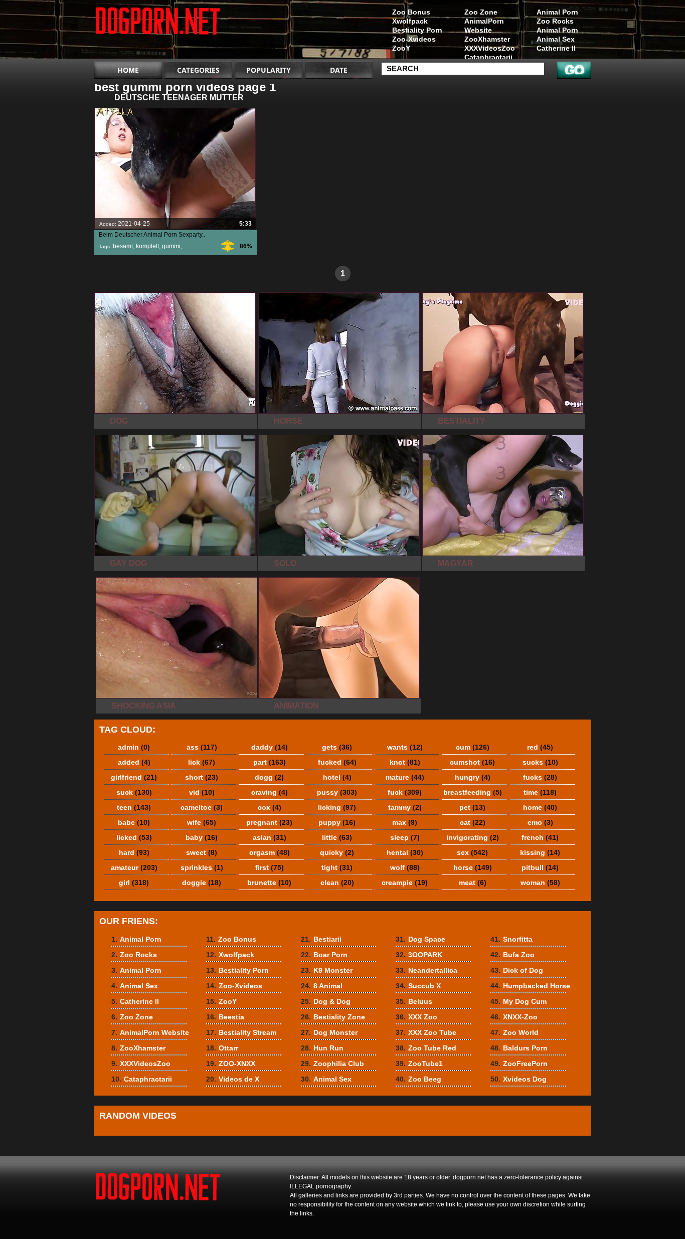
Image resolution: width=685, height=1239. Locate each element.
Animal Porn (557, 12)
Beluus (414, 1001)
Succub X (418, 986)
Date (339, 70)
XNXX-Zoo (514, 1017)
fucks (540, 777)
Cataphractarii (488, 57)
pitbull (540, 867)
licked (134, 837)
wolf (405, 867)
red (540, 747)
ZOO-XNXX (230, 1063)
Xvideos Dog (518, 1079)
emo (540, 822)
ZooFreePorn (519, 1063)
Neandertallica (426, 970)
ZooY (401, 48)
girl (134, 882)
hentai (405, 852)
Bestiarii (321, 939)
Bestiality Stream (241, 1032)
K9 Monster (327, 970)
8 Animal (321, 986)
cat (472, 822)
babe (134, 822)
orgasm (269, 852)
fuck (405, 792)
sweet (201, 852)
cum (472, 747)
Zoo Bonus (411, 12)
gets (337, 747)
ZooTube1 (419, 1063)
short (201, 777)
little (337, 837)
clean (337, 882)
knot (405, 762)
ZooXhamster (487, 39)
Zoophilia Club (332, 1063)
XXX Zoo (416, 1017)
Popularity (268, 70)
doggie (201, 882)
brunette (269, 882)
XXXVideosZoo (489, 48)
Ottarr (222, 1048)
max (404, 822)
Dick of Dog (516, 970)
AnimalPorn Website (484, 25)
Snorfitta (511, 939)
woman (540, 882)
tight (337, 867)
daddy (269, 747)
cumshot (472, 762)
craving (269, 792)
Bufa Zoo (512, 955)
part (269, 762)
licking (337, 807)
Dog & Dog (326, 1001)
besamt (123, 246)
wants (405, 747)
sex (472, 852)
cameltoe (202, 807)
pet (472, 807)
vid (202, 792)
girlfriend (134, 777)
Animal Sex (556, 39)
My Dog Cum (518, 1001)
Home (128, 70)
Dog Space (420, 939)
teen (134, 807)
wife (201, 822)
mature (405, 777)
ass (202, 747)
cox (269, 807)
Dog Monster (329, 1032)
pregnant (269, 822)
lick (201, 762)
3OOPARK (419, 955)
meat (472, 882)
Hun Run (322, 1048)
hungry (472, 777)
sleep (405, 837)
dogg (269, 777)
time (540, 792)
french (540, 837)
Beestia (225, 1017)
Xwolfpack (410, 21)
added (134, 762)
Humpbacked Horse (530, 986)
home (540, 807)
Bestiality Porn (417, 30)
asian (269, 837)
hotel (337, 777)
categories (198, 70)
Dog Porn (158, 31)
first (269, 867)
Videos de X (232, 1079)
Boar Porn (324, 955)
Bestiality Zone (333, 1017)
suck (134, 792)
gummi (171, 246)
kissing (540, 852)
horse (472, 867)
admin (134, 747)
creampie (405, 882)
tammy (405, 807)
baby (202, 837)
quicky (337, 852)
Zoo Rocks (555, 21)
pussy (337, 792)
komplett (147, 246)
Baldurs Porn (519, 1048)
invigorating (472, 837)
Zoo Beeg (418, 1079)
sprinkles (202, 867)
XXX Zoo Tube (426, 1032)
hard (134, 852)
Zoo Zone (480, 12)
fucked (337, 762)
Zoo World (514, 1032)
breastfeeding (472, 792)
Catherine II (556, 48)
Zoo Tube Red (426, 1048)
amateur (134, 867)
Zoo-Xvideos (414, 39)
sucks (540, 762)
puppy (337, 822)
